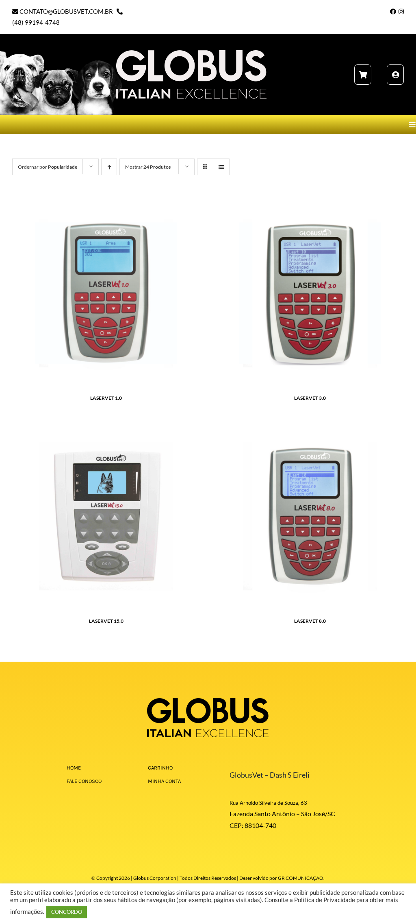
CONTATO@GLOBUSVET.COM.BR (65, 11)
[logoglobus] (208, 700)
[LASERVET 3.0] (310, 204)
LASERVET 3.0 (310, 398)
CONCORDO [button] (66, 912)
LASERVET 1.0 (106, 398)
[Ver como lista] (221, 167)
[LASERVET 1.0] (106, 204)
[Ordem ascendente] (109, 167)
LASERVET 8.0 (310, 621)
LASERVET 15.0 (106, 621)
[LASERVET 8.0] (310, 427)
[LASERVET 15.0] (106, 427)
